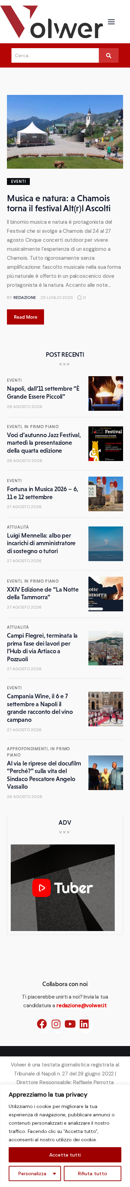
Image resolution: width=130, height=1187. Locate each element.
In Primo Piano (41, 426)
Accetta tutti (65, 1155)
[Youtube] (72, 1026)
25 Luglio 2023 (57, 297)
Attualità (18, 527)
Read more (25, 317)
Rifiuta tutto (92, 1173)
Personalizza (32, 1173)
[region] (65, 1135)
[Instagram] (58, 1026)
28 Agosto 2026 (24, 406)
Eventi (18, 181)
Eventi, (15, 426)
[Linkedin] (86, 1026)
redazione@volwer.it (82, 1005)
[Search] (109, 55)
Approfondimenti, (28, 748)
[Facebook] (44, 1026)
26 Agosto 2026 (24, 796)
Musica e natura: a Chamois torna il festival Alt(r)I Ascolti (58, 203)
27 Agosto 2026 (24, 507)
